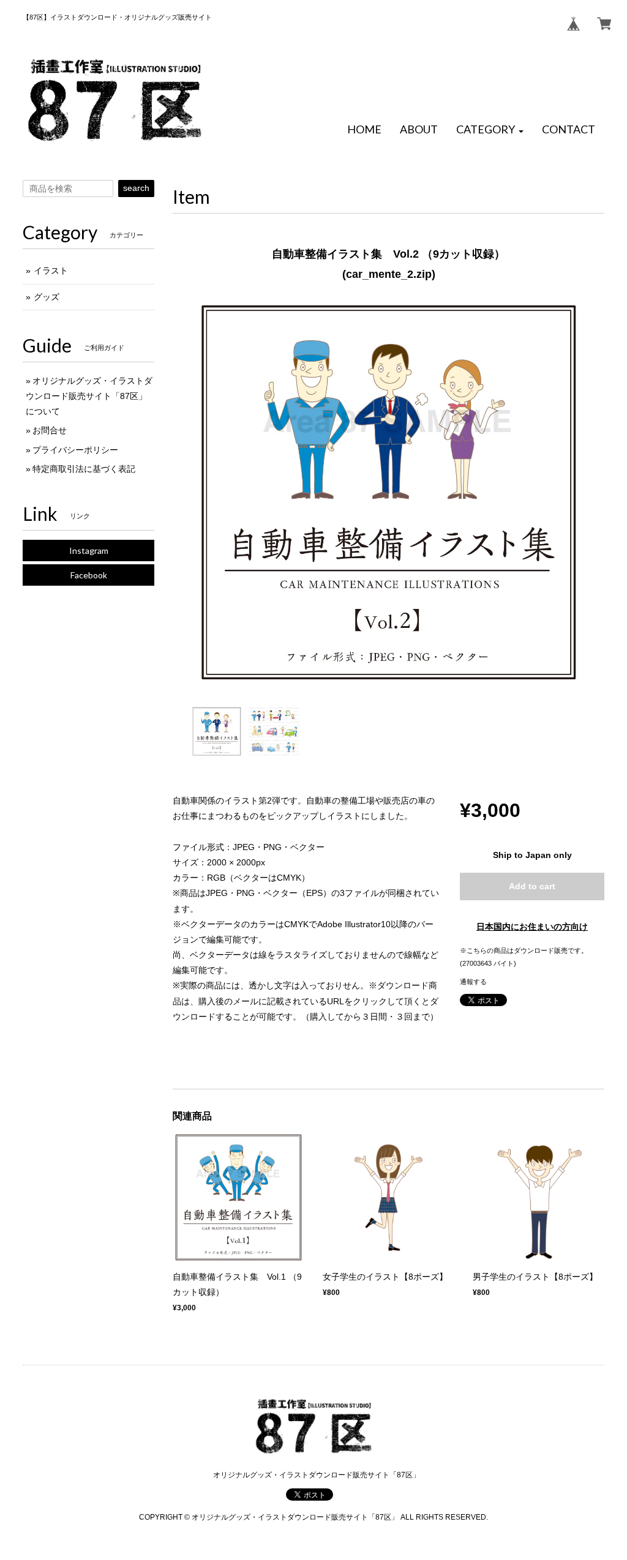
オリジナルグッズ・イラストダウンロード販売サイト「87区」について (89, 396)
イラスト (51, 270)
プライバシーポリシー (75, 450)
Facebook (88, 575)
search (136, 188)
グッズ (46, 297)
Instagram (88, 550)
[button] (490, 130)
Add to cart (532, 886)
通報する (473, 981)
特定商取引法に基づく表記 (83, 469)
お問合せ (49, 430)
